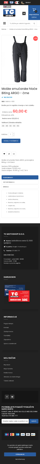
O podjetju (7, 335)
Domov (4, 29)
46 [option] (3, 126)
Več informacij (9, 182)
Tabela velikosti (9, 381)
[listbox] (12, 126)
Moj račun (7, 365)
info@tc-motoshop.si (19, 247)
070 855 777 (16, 251)
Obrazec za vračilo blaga (12, 377)
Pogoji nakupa (8, 323)
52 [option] (10, 126)
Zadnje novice (8, 331)
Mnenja (6, 187)
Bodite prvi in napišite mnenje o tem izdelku (18, 105)
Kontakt (6, 327)
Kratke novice (8, 373)
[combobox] (23, 23)
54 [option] (14, 126)
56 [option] (18, 126)
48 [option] (7, 126)
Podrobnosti (8, 177)
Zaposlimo (7, 339)
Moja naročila (8, 369)
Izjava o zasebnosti (10, 343)
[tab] (20, 177)
